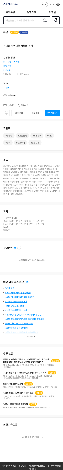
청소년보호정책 (54, 466)
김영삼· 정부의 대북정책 (15, 404)
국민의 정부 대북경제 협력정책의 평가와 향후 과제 (24, 319)
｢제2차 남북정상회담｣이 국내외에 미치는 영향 (23, 314)
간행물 (52, 12)
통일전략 (7, 65)
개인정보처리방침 (37, 466)
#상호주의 (20, 142)
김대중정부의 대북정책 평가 (16, 301)
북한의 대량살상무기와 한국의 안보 (19, 323)
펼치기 (30, 336)
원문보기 (19, 113)
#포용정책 (22, 135)
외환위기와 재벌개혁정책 (13, 384)
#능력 (7, 142)
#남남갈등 (35, 142)
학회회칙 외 (9, 288)
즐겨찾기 (6, 113)
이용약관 (22, 466)
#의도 (49, 135)
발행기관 (31, 12)
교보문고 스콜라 (9, 466)
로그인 (44, 4)
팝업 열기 (19, 247)
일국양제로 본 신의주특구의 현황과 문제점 (21, 332)
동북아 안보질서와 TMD (14, 305)
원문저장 (36, 113)
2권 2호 (6, 70)
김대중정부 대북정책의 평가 (16, 310)
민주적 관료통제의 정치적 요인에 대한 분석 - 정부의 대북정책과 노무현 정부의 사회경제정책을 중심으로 (26, 360)
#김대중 (8, 135)
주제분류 (10, 12)
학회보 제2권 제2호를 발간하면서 (18, 292)
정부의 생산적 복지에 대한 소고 (18, 393)
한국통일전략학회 (11, 61)
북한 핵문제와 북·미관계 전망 (17, 327)
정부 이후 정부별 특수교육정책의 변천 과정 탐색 (24, 373)
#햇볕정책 (37, 135)
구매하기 (51, 113)
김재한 (6, 87)
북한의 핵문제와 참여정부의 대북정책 (19, 296)
